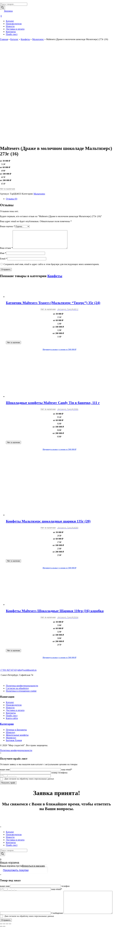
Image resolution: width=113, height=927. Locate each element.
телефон (65, 886)
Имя (3, 253)
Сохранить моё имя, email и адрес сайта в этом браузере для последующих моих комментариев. (51, 264)
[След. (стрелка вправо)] (4, 926)
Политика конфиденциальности (22, 685)
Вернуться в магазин (33, 866)
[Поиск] (2, 8)
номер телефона (59, 772)
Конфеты (25, 39)
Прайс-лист (12, 34)
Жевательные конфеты (17, 735)
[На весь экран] (7, 923)
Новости (10, 26)
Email (3, 258)
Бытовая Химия (14, 740)
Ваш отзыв (6, 248)
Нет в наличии (13, 342)
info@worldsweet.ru (26, 670)
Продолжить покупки (16, 870)
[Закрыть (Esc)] (1, 923)
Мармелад (11, 737)
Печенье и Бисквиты (16, 729)
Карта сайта (12, 718)
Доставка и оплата (15, 29)
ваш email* (66, 769)
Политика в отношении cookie (21, 691)
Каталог (10, 21)
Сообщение (57, 913)
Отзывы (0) (11, 199)
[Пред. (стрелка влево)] (1, 926)
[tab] (59, 199)
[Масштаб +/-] (10, 923)
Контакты (11, 31)
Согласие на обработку (17, 688)
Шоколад (10, 732)
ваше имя (4, 769)
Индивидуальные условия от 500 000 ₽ (59, 349)
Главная (4, 39)
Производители (14, 23)
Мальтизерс (38, 39)
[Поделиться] (4, 923)
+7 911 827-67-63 (8, 670)
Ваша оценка (7, 226)
